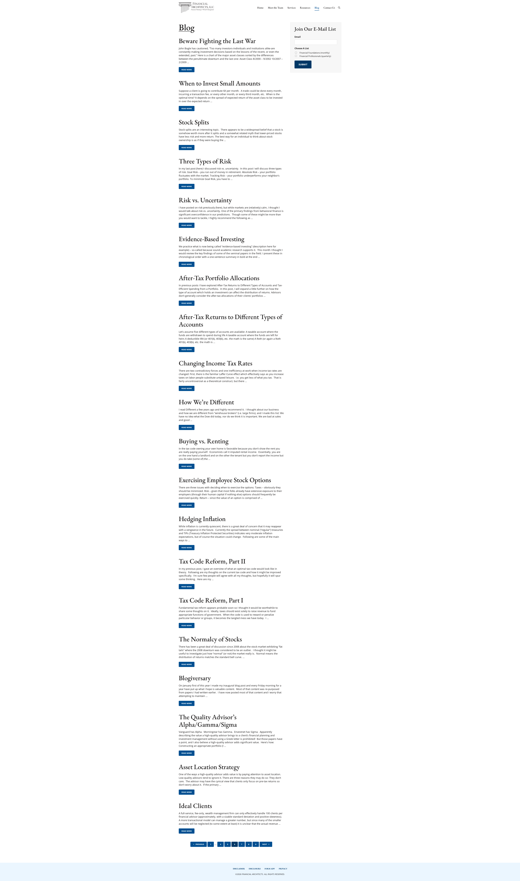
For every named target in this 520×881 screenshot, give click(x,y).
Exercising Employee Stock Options (225, 480)
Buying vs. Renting (203, 441)
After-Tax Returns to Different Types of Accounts (230, 320)
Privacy (283, 868)
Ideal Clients (195, 805)
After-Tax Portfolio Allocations (219, 278)
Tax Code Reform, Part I (211, 600)
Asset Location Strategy (209, 767)
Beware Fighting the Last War (217, 41)
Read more (187, 70)
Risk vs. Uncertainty (205, 200)
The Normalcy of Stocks (210, 639)
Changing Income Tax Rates (215, 363)
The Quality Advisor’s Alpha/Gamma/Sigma (208, 720)
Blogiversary (195, 678)
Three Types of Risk (205, 161)
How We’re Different (206, 402)
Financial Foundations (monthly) (314, 52)
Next (264, 844)
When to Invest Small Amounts (219, 83)
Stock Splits (194, 122)
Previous (200, 844)
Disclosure (255, 868)
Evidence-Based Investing (211, 239)
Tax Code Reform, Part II (212, 561)
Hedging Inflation (202, 519)
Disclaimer (239, 868)
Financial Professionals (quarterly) (315, 56)
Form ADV (270, 868)
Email (298, 36)
